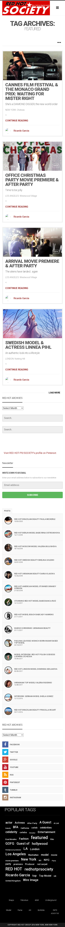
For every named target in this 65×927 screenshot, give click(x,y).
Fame (55, 166)
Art (30, 910)
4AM (37, 900)
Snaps (11, 900)
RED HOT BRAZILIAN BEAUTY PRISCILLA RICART (35, 710)
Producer (30, 864)
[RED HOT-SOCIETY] (32, 8)
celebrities (46, 827)
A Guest (45, 822)
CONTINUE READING (16, 120)
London (34, 849)
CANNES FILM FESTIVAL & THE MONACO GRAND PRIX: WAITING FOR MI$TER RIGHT (31, 91)
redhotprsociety (38, 869)
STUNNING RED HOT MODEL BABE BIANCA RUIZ (35, 601)
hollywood (40, 844)
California (25, 828)
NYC (46, 860)
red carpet (42, 864)
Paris (54, 861)
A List (56, 823)
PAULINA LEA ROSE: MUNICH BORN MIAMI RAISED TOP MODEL (36, 642)
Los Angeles (15, 854)
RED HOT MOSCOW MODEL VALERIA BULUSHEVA (35, 546)
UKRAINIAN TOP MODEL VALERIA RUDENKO (33, 683)
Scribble (41, 910)
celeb (34, 827)
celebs (23, 832)
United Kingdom (13, 881)
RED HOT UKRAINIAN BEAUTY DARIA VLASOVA (34, 574)
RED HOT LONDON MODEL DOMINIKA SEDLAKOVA (35, 669)
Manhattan (33, 855)
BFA (15, 827)
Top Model (45, 875)
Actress (20, 822)
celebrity (11, 832)
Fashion (24, 838)
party (8, 864)
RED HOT (13, 869)
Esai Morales (11, 839)
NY (40, 860)
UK (55, 876)
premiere (18, 864)
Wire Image (30, 880)
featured (39, 837)
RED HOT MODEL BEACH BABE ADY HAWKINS (33, 614)
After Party (32, 823)
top (34, 875)
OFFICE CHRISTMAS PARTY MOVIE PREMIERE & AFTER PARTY (32, 180)
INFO (55, 910)
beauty (8, 828)
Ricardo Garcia (21, 130)
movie (54, 855)
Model (55, 333)
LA (25, 849)
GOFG (9, 843)
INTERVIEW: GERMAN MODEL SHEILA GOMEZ (33, 696)
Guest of (23, 843)
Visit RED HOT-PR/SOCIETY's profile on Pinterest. (30, 453)
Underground (52, 75)
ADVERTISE (55, 913)
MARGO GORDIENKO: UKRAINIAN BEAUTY (32, 628)
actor (8, 822)
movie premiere (12, 861)
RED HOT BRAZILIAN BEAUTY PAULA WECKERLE (34, 519)
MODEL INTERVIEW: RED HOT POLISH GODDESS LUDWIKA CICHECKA (34, 655)
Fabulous (24, 900)
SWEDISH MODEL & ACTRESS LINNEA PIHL (28, 345)
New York (28, 859)
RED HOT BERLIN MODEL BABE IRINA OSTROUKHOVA (37, 533)
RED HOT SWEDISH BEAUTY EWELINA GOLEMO (34, 560)
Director (32, 833)
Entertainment (46, 832)
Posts (7, 511)
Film (52, 839)
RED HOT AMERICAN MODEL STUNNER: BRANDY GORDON (35, 587)
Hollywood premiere (13, 850)
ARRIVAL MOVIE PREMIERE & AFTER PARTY (32, 263)
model (45, 854)
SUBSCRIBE (32, 495)
